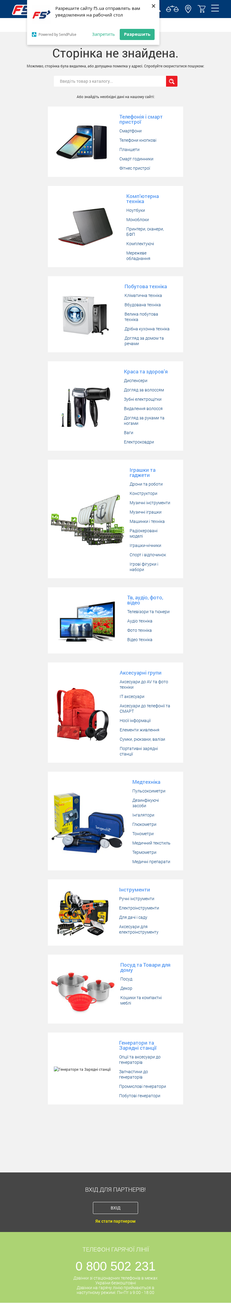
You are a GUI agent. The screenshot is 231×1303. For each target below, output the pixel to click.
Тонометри (143, 833)
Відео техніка (139, 639)
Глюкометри (144, 824)
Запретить (103, 34)
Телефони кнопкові (137, 140)
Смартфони (130, 130)
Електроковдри (139, 442)
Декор (126, 988)
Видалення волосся (143, 408)
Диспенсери (135, 380)
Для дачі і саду (133, 917)
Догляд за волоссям (144, 390)
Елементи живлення (139, 729)
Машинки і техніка (147, 521)
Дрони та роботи (146, 484)
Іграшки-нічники (145, 545)
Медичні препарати (151, 861)
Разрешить (137, 34)
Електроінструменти (139, 908)
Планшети (129, 149)
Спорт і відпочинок (148, 554)
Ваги (128, 432)
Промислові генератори (142, 1086)
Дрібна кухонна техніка (147, 328)
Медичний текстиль (151, 843)
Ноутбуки (135, 210)
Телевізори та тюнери (148, 611)
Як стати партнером (115, 1221)
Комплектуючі (140, 243)
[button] (188, 11)
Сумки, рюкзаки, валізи (142, 739)
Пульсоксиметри (148, 791)
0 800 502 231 (115, 1266)
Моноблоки (137, 219)
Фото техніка (139, 630)
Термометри (144, 852)
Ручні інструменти (136, 898)
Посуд (126, 979)
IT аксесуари (132, 696)
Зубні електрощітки (143, 399)
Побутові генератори (139, 1095)
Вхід (116, 1208)
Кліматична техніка (143, 295)
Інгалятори (143, 815)
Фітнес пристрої (134, 168)
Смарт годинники (136, 158)
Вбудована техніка (143, 304)
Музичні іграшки (146, 512)
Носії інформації (135, 720)
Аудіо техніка (139, 621)
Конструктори (143, 493)
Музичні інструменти (150, 502)
